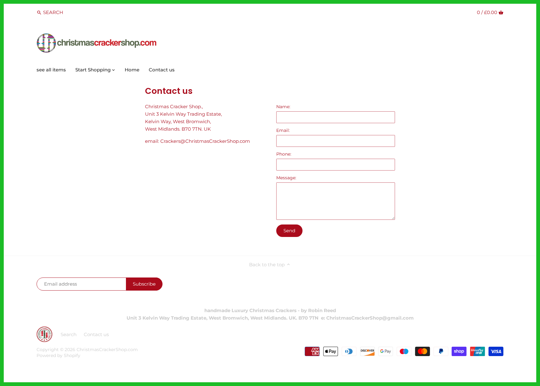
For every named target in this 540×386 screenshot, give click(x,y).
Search (69, 334)
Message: (286, 177)
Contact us (96, 334)
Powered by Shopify (58, 355)
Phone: (283, 154)
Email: (283, 130)
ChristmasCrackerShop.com (107, 349)
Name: (283, 106)
